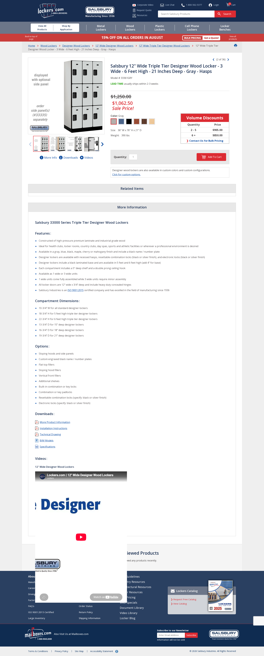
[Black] (129, 121)
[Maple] (152, 121)
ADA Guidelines (130, 576)
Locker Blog (127, 618)
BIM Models (46, 440)
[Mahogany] (144, 121)
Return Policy (86, 612)
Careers (32, 588)
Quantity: (120, 157)
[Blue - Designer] (121, 121)
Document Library (132, 608)
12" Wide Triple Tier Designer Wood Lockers (164, 45)
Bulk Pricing (128, 597)
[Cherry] (137, 121)
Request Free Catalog (184, 599)
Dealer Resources (131, 592)
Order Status (86, 606)
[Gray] (114, 121)
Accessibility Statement (102, 651)
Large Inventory (36, 618)
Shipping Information (89, 618)
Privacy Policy (61, 651)
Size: (113, 130)
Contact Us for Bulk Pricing (206, 140)
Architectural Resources (135, 587)
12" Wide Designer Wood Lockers (114, 45)
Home (31, 45)
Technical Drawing (50, 434)
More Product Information (55, 422)
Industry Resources (132, 582)
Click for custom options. (126, 174)
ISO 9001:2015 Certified (41, 612)
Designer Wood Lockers (76, 45)
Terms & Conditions (38, 651)
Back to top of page (31, 37)
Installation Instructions (53, 428)
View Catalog (180, 603)
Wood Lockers (48, 45)
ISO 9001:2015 (76, 290)
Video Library (128, 613)
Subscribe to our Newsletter (173, 630)
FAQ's (31, 606)
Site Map (79, 651)
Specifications (47, 446)
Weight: (115, 135)
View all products (233, 37)
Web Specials (128, 602)
